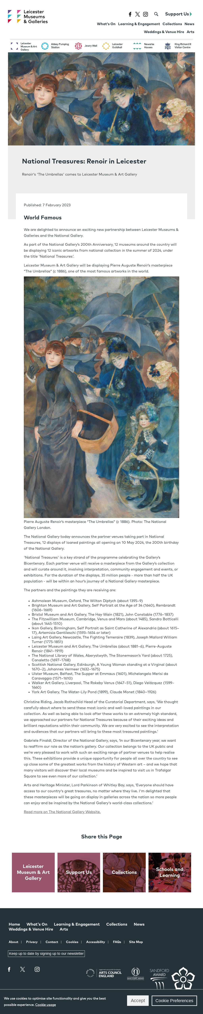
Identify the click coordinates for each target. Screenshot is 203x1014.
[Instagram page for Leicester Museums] (145, 14)
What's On (37, 924)
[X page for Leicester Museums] (137, 14)
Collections (116, 924)
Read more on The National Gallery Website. (62, 812)
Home (14, 924)
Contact (52, 942)
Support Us (177, 14)
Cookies (72, 942)
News (139, 924)
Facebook (9, 969)
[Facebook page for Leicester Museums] (130, 14)
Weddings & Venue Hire (31, 929)
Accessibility (95, 942)
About (13, 942)
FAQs (117, 942)
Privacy (32, 942)
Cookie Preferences (174, 1000)
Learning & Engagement (77, 924)
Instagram (37, 970)
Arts (64, 929)
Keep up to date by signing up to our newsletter (46, 954)
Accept (138, 1000)
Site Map (136, 942)
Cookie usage (45, 1004)
